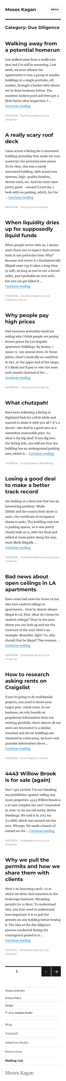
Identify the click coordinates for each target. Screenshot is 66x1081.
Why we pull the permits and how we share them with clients (32, 869)
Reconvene (13, 1051)
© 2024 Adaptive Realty (18, 1012)
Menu (55, 9)
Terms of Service (15, 990)
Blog (8, 1024)
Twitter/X (11, 1033)
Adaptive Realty (16, 1042)
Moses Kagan (20, 9)
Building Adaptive (32, 115)
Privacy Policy (13, 998)
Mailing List (14, 1060)
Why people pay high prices (27, 318)
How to (22, 299)
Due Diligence (39, 207)
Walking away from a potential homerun (32, 46)
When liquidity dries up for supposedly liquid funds (32, 229)
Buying (25, 207)
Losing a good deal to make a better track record (30, 485)
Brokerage (27, 655)
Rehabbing (46, 463)
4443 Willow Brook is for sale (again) (30, 776)
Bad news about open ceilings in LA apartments (30, 583)
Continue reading (17, 106)
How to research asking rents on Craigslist (27, 680)
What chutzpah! (26, 403)
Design (9, 1005)
